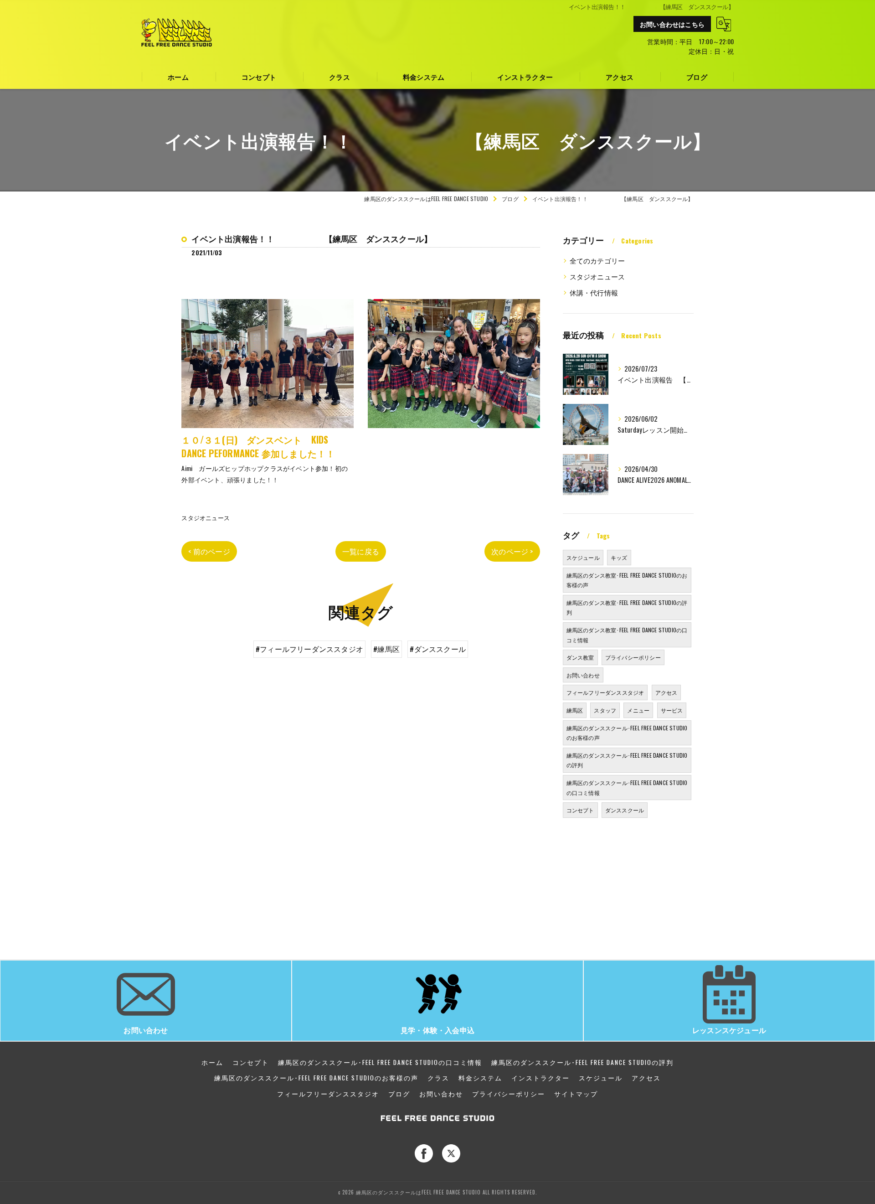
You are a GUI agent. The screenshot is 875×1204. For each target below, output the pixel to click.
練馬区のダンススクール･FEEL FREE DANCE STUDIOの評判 (627, 760)
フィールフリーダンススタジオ (605, 692)
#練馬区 (386, 649)
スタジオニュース (205, 517)
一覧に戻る (360, 551)
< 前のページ (209, 551)
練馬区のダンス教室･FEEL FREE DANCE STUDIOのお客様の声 (627, 580)
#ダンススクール (438, 649)
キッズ (619, 557)
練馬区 (574, 710)
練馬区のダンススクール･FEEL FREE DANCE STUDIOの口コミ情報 (627, 787)
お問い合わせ (583, 675)
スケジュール (583, 557)
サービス (672, 710)
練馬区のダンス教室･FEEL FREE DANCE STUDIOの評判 (627, 607)
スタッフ (605, 710)
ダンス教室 (580, 657)
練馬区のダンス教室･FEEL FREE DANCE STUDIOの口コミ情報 (627, 635)
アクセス (666, 692)
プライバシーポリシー (633, 657)
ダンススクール (624, 810)
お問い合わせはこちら (672, 24)
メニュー (638, 710)
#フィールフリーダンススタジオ (309, 649)
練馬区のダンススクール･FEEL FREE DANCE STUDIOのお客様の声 (627, 733)
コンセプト (580, 810)
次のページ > (512, 551)
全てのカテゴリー (597, 260)
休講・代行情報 (594, 292)
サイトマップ (576, 1093)
